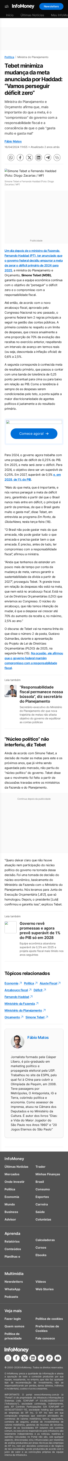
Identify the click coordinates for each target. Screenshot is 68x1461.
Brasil (40, 1182)
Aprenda (12, 1233)
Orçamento (12, 1017)
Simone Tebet (35, 1017)
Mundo (10, 1204)
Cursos (41, 1247)
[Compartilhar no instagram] (8, 1358)
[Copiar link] (57, 157)
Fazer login (13, 1319)
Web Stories (45, 1289)
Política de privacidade (13, 1336)
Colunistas (43, 1219)
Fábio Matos (13, 141)
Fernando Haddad (17, 997)
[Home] (23, 6)
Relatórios (12, 1241)
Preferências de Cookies (47, 1328)
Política (9, 57)
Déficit (38, 990)
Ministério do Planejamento (23, 1010)
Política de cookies (49, 1319)
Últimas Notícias (32, 15)
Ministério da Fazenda (20, 1003)
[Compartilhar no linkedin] (38, 157)
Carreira (42, 1204)
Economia (11, 983)
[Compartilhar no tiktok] (49, 1358)
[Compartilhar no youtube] (57, 1358)
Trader (41, 1166)
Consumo (43, 1189)
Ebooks (41, 1255)
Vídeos (41, 1281)
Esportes (42, 1197)
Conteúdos (13, 1249)
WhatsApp (12, 1289)
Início (10, 15)
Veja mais (13, 1311)
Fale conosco (45, 1338)
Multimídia (14, 1273)
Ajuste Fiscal (48, 983)
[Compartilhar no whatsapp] (11, 157)
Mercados (12, 1174)
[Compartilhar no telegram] (47, 157)
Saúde (40, 1212)
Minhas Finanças (48, 1174)
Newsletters (51, 6)
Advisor (10, 1219)
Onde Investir (15, 1182)
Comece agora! (31, 434)
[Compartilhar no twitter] (29, 157)
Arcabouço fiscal (16, 990)
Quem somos (14, 1326)
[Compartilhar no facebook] (20, 157)
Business (11, 1212)
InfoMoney (14, 1158)
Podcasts (11, 1297)
